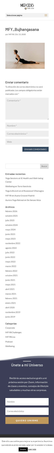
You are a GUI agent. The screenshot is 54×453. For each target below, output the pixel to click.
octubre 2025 (11, 215)
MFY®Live (10, 337)
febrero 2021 (11, 298)
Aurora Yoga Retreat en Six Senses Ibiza (23, 200)
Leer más (32, 449)
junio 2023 (10, 234)
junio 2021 (10, 280)
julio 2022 (9, 252)
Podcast (9, 341)
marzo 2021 (10, 293)
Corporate (10, 327)
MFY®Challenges (13, 332)
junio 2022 (10, 257)
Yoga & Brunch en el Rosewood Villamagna (24, 191)
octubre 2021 (11, 275)
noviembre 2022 (12, 243)
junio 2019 (10, 316)
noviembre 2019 (12, 312)
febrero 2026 (11, 211)
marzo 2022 (10, 266)
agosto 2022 (11, 248)
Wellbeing (10, 346)
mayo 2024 (10, 229)
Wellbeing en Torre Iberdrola (18, 186)
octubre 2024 (11, 225)
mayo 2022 (10, 261)
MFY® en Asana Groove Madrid (19, 195)
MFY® (11, 34)
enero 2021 (10, 303)
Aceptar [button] (23, 449)
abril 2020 (10, 307)
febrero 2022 (11, 271)
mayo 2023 (10, 238)
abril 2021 (10, 289)
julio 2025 (9, 220)
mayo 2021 (10, 284)
